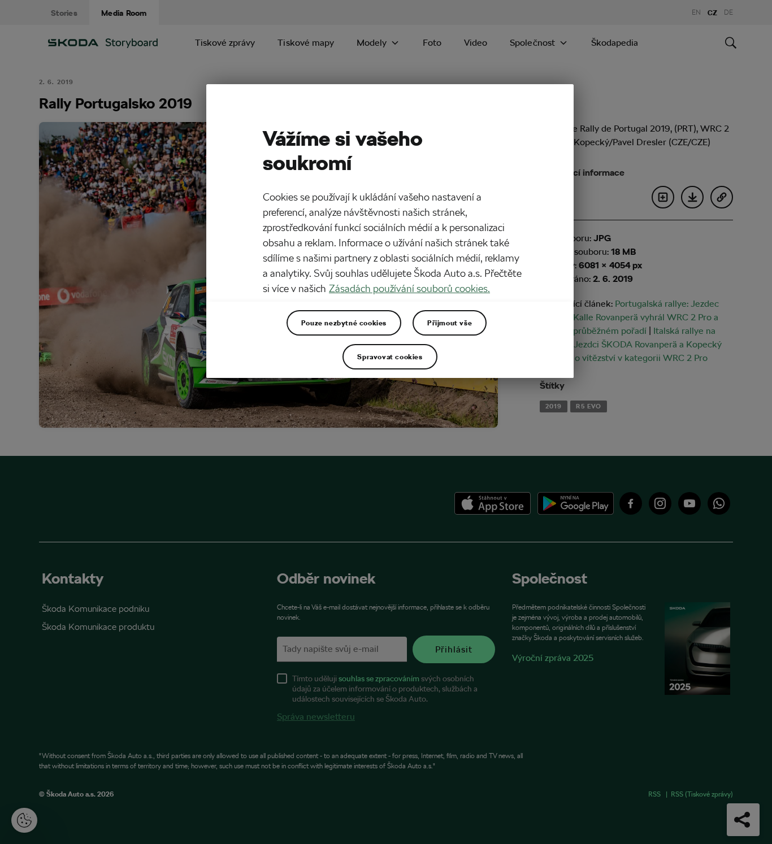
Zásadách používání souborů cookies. (409, 288)
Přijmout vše (449, 322)
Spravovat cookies (389, 356)
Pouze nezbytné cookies (344, 322)
